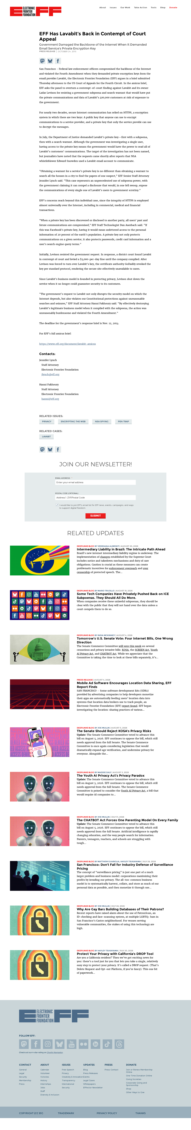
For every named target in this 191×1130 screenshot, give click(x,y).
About (102, 7)
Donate (173, 7)
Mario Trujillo (106, 591)
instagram (48, 1044)
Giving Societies (133, 1079)
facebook (36, 1044)
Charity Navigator (55, 1052)
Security (23, 1077)
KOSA (125, 649)
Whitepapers (89, 1084)
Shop (163, 7)
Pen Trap (123, 421)
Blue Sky (59, 1044)
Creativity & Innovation (72, 1077)
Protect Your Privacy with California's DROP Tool (115, 954)
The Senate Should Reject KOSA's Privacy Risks (114, 731)
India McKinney (106, 635)
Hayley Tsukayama (130, 861)
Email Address (62, 478)
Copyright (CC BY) (31, 1113)
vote (126, 646)
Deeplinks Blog (85, 546)
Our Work (125, 7)
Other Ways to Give (135, 1092)
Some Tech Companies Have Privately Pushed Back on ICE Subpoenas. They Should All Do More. (123, 596)
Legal (21, 1073)
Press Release (85, 680)
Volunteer (45, 1073)
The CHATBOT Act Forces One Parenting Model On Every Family (127, 820)
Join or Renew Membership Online (139, 1070)
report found (129, 705)
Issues (113, 7)
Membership (25, 1080)
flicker (83, 1044)
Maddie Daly (104, 772)
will (121, 646)
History (43, 1080)
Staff (42, 1091)
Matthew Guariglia (108, 861)
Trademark (66, 1113)
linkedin (95, 1044)
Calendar (44, 1069)
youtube (71, 1044)
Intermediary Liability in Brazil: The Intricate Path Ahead (121, 549)
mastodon (24, 1044)
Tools (154, 7)
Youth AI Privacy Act (133, 790)
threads (119, 1044)
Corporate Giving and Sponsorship (136, 1084)
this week (135, 646)
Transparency (68, 1080)
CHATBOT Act (108, 653)
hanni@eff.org (50, 398)
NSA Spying (101, 421)
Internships (45, 1084)
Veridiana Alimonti (108, 546)
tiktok (107, 1044)
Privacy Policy (107, 1113)
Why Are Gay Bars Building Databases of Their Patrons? (120, 909)
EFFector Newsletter (93, 1087)
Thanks (140, 1113)
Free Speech (68, 1069)
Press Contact (111, 1069)
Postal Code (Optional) (66, 493)
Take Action (140, 7)
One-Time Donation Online (139, 1075)
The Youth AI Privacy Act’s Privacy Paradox (110, 775)
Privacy (46, 421)
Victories (44, 1077)
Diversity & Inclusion (49, 1094)
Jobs (42, 1087)
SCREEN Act (142, 649)
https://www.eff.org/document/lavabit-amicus (67, 343)
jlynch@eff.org (50, 374)
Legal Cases (89, 1080)
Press (21, 1084)
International (68, 1084)
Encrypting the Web (73, 421)
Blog (85, 1069)
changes (105, 556)
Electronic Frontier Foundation (35, 13)
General (23, 1069)
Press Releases (90, 1073)
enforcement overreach (123, 568)
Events (86, 1077)
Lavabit (46, 436)
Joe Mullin (104, 728)
